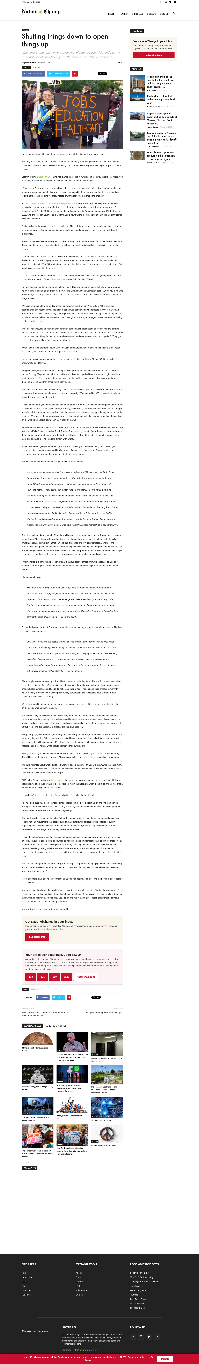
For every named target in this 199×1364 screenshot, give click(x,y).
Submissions (82, 1290)
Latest (124, 14)
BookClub (26, 1290)
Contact (79, 1294)
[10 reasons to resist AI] (107, 1107)
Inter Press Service (139, 1299)
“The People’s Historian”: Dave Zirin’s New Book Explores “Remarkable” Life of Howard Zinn (72, 1057)
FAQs (78, 1286)
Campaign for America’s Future (144, 1281)
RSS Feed (26, 1294)
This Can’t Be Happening (141, 1277)
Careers (79, 1281)
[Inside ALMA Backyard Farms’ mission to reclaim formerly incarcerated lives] (107, 1075)
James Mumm (30, 62)
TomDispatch (136, 1286)
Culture (25, 30)
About (79, 1272)
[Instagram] (165, 2)
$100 (66, 977)
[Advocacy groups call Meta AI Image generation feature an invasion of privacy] (72, 1074)
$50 (55, 977)
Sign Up (164, 14)
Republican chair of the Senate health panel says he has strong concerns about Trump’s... (160, 81)
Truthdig (134, 1294)
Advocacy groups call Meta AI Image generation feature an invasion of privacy (70, 1088)
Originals (137, 14)
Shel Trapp (55, 795)
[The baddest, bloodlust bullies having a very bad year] (137, 97)
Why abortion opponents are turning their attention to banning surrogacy (161, 156)
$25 (43, 977)
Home (25, 1272)
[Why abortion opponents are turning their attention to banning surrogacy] (137, 155)
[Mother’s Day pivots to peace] (107, 1133)
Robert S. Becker (154, 106)
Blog (24, 1286)
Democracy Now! (138, 1290)
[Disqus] (72, 1210)
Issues (111, 14)
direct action (36, 990)
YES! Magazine (137, 1303)
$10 (31, 977)
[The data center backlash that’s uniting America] (37, 1106)
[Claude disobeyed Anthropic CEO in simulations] (107, 1044)
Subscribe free (37, 937)
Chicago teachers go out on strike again (104, 1012)
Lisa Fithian (44, 177)
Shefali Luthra (153, 162)
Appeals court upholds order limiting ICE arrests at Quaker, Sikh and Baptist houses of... (162, 118)
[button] (173, 13)
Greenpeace (57, 780)
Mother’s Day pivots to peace (104, 1145)
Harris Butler (152, 127)
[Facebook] (161, 2)
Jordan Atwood (153, 146)
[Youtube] (175, 2)
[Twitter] (170, 2)
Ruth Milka (151, 90)
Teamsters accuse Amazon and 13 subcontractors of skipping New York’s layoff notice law (161, 137)
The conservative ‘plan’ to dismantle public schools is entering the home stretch (37, 1154)
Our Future (37, 68)
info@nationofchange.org (86, 1350)
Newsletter (27, 1277)
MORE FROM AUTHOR (55, 1025)
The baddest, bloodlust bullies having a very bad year (161, 99)
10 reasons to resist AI (101, 1120)
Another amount (86, 977)
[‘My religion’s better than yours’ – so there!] (37, 1038)
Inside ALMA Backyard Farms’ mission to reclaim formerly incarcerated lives (104, 1090)
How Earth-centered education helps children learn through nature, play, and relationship (72, 1151)
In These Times (137, 1307)
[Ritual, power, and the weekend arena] (72, 1105)
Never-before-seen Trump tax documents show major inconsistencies (45, 1014)
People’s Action (59, 279)
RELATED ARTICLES (32, 1025)
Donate (151, 14)
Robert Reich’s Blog (139, 1272)
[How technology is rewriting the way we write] (37, 1074)
